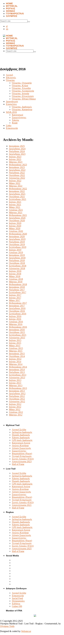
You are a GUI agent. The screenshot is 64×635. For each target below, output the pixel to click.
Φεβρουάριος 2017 (18, 303)
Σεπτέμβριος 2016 (17, 313)
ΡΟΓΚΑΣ (10, 8)
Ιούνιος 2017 (15, 297)
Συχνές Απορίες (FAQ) (23, 459)
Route (15, 123)
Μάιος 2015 (14, 345)
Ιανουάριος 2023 (17, 167)
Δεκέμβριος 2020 (17, 218)
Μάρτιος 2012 (15, 415)
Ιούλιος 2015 (15, 340)
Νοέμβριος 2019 (17, 242)
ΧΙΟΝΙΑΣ (10, 11)
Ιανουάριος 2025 (17, 146)
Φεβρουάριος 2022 (18, 188)
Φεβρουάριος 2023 (18, 164)
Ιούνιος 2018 (15, 273)
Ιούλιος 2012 (15, 404)
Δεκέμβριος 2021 (17, 194)
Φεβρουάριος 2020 (18, 234)
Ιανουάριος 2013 (17, 391)
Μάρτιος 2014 (15, 364)
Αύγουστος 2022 (17, 178)
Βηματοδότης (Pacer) (22, 453)
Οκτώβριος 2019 (17, 244)
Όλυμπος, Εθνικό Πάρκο (24, 99)
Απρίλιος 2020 (16, 231)
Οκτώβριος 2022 (17, 175)
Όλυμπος (10, 80)
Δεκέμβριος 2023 (17, 154)
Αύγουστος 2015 (17, 337)
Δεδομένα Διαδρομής (22, 432)
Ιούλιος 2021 (15, 202)
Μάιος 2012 (14, 409)
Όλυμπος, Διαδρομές (22, 107)
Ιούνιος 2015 (15, 343)
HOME (9, 3)
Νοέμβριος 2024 (17, 151)
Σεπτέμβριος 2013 (17, 375)
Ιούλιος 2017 (15, 295)
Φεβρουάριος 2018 (18, 284)
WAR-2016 (11, 112)
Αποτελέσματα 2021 (22, 505)
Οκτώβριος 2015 (17, 332)
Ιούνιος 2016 (15, 319)
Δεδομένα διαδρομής (22, 519)
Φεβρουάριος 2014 (18, 367)
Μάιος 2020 (14, 228)
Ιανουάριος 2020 (17, 236)
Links (8, 125)
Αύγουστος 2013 (17, 377)
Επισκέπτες (11, 104)
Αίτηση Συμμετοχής (21, 448)
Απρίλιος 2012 (16, 412)
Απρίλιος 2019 (16, 252)
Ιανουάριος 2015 (17, 353)
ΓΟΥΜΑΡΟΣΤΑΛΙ (15, 13)
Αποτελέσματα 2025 (22, 548)
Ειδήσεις (16, 603)
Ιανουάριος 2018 (17, 287)
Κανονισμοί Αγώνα (21, 443)
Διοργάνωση (12, 101)
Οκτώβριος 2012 (17, 399)
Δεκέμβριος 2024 (17, 148)
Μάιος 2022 (14, 183)
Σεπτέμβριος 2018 (17, 265)
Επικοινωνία (12, 128)
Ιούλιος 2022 (15, 180)
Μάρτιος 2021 (15, 212)
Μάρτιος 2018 (15, 281)
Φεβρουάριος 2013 (18, 388)
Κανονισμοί (17, 115)
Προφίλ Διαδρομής (21, 435)
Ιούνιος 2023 (15, 159)
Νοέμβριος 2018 (17, 260)
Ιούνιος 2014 (15, 361)
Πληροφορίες (18, 601)
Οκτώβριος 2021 (17, 196)
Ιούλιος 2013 (15, 380)
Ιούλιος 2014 (15, 359)
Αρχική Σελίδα (19, 429)
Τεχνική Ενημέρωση (21, 456)
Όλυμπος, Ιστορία (20, 93)
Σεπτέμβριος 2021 (17, 199)
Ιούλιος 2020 (15, 223)
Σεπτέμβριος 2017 (17, 292)
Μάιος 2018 (14, 276)
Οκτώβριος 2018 (17, 263)
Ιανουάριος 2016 (17, 329)
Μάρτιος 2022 (15, 186)
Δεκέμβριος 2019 (17, 239)
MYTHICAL (12, 6)
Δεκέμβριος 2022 (17, 170)
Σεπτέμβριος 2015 (17, 335)
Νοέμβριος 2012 (17, 396)
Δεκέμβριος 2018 (17, 258)
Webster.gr (26, 631)
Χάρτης (15, 120)
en (7, 29)
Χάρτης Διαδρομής (21, 437)
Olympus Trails (7, 626)
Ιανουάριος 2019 (17, 255)
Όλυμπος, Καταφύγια (22, 109)
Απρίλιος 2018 (16, 279)
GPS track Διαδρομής (22, 440)
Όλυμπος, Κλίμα (20, 85)
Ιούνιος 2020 (15, 226)
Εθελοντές (11, 77)
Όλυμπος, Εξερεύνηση (23, 96)
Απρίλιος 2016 (16, 321)
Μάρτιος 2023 (15, 162)
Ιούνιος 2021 (15, 204)
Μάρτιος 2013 (15, 385)
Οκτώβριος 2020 (17, 220)
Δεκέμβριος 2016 (17, 308)
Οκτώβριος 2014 (17, 356)
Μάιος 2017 (14, 300)
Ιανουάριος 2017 (17, 305)
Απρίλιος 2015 (16, 348)
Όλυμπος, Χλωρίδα (21, 88)
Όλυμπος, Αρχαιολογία (23, 91)
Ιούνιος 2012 (15, 407)
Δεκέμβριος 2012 (17, 393)
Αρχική (9, 75)
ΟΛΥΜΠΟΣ (11, 16)
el (7, 26)
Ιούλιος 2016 (15, 316)
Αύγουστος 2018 (17, 268)
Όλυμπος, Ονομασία (22, 83)
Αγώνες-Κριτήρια (20, 445)
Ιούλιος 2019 (15, 250)
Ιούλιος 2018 (15, 271)
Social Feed (17, 598)
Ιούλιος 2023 (15, 156)
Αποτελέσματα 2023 (22, 461)
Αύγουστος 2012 (17, 401)
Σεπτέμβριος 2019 (17, 247)
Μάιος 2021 (14, 207)
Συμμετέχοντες (19, 117)
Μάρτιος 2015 (15, 351)
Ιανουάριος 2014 (17, 369)
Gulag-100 (17, 606)
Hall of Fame (18, 464)
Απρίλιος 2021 (16, 210)
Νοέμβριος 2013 (17, 372)
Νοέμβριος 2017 (17, 289)
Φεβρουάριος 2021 (18, 215)
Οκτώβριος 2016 (17, 311)
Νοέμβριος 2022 (17, 172)
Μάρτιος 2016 (15, 324)
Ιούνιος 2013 (15, 383)
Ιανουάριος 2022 (17, 191)
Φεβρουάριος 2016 (18, 327)
